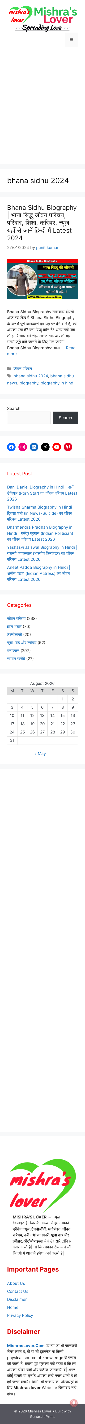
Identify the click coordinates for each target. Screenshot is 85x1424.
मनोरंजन (13, 650)
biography (29, 383)
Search (13, 408)
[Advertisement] (42, 106)
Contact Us (17, 1291)
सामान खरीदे (16, 658)
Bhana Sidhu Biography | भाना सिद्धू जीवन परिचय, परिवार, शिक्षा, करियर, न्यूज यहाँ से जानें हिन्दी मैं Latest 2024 (42, 223)
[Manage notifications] (74, 1403)
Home (12, 1307)
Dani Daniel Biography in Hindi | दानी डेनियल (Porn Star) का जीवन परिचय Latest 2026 (42, 493)
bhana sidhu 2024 (30, 376)
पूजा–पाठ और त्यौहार (21, 642)
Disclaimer (17, 1299)
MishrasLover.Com (26, 1345)
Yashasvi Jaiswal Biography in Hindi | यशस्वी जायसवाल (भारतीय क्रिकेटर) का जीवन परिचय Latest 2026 (42, 553)
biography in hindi (57, 383)
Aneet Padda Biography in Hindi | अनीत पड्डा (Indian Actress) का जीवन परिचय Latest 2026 (38, 573)
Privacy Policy (20, 1315)
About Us (16, 1283)
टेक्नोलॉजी (14, 634)
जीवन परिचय (22, 368)
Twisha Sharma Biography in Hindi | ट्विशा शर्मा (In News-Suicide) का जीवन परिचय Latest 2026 (41, 513)
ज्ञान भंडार (14, 626)
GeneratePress (42, 1416)
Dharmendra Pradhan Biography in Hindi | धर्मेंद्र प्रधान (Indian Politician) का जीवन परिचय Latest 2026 (40, 533)
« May (40, 753)
